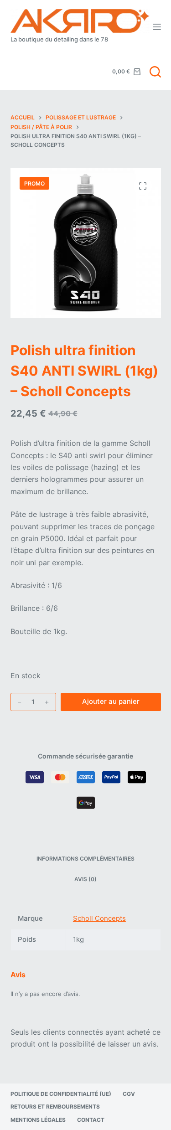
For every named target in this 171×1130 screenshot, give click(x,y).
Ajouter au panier (111, 701)
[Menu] (157, 27)
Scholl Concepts (99, 918)
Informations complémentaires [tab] (85, 858)
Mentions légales (38, 1119)
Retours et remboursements (55, 1106)
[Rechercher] (155, 71)
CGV (129, 1093)
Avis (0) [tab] (85, 879)
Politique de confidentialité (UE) (60, 1093)
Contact (90, 1119)
